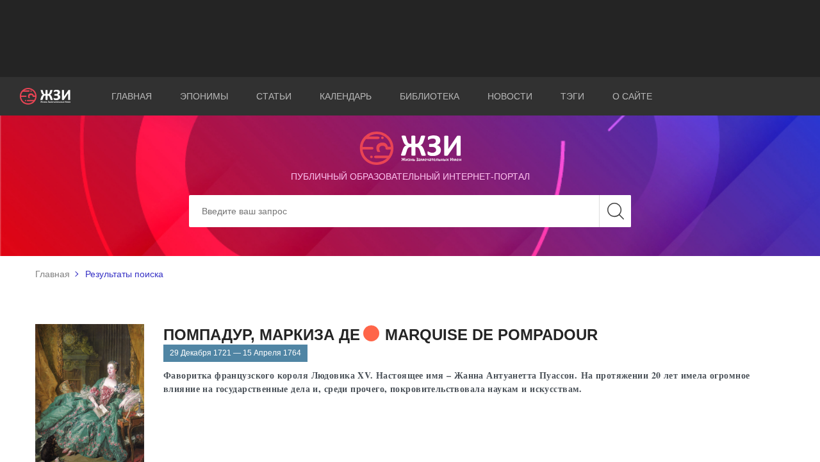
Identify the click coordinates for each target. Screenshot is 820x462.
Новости (510, 96)
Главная (131, 96)
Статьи (273, 96)
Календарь (346, 96)
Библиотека (429, 96)
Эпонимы (204, 96)
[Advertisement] (410, 38)
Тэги (572, 96)
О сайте (632, 96)
